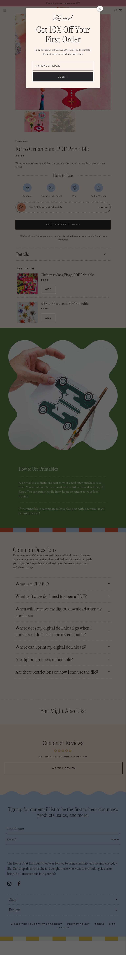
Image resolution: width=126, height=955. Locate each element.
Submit (63, 77)
